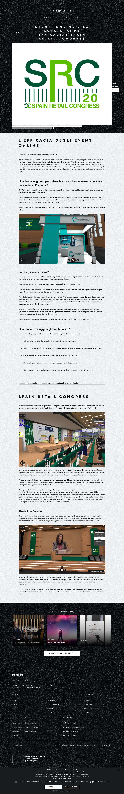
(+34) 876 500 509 (21, 680)
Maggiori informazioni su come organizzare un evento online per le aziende (48, 383)
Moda (74, 723)
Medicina (66, 731)
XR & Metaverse (52, 700)
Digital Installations (53, 704)
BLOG (77, 17)
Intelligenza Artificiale (31, 727)
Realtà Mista (15, 731)
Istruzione (66, 736)
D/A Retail (92, 408)
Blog (13, 709)
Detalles (69, 778)
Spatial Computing (30, 723)
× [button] (121, 769)
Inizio (14, 700)
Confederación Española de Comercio (59, 408)
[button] (62, 791)
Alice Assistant (88, 704)
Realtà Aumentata (17, 727)
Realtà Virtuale (16, 723)
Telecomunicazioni (78, 727)
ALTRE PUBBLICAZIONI (62, 653)
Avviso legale (63, 745)
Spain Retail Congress (51, 405)
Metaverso (15, 736)
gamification (63, 284)
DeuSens (41, 207)
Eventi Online (88, 709)
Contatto (14, 713)
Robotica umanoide (30, 731)
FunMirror (86, 700)
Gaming (50, 709)
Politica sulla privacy (90, 745)
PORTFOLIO (62, 17)
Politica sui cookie (75, 745)
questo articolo (83, 319)
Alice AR (86, 713)
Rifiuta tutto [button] (71, 787)
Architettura (66, 723)
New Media (51, 713)
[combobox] (119, 769)
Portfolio (14, 704)
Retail (74, 736)
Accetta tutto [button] (53, 787)
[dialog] (62, 780)
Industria (75, 731)
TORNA (21, 32)
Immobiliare (66, 727)
